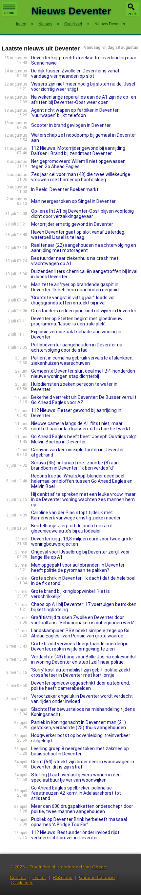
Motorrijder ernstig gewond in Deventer (72, 224)
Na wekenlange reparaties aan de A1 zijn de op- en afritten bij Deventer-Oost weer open (83, 99)
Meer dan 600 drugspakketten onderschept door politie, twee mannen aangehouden (82, 809)
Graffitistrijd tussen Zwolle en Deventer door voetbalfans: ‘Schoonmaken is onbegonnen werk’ (82, 620)
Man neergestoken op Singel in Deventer (73, 201)
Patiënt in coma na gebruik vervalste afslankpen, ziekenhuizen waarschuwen (82, 360)
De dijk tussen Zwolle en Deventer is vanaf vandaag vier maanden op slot (75, 73)
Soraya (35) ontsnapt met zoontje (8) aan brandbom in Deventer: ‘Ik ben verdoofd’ (75, 465)
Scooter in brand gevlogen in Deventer (71, 125)
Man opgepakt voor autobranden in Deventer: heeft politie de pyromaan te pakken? (78, 567)
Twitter (39, 877)
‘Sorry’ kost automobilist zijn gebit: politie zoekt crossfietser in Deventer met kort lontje (81, 672)
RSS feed (62, 877)
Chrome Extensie (97, 877)
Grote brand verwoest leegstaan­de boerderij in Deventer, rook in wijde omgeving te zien (80, 646)
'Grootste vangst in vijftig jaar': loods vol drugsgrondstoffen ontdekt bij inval (72, 300)
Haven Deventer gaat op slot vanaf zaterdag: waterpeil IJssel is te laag (78, 234)
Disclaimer (22, 882)
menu (9, 12)
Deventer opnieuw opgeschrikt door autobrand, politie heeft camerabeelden (80, 685)
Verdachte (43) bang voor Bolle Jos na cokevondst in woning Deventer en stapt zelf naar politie (84, 659)
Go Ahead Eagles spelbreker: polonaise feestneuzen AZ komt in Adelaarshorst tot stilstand (76, 793)
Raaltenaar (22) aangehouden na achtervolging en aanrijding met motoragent (83, 248)
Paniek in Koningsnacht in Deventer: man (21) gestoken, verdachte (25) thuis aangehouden (78, 725)
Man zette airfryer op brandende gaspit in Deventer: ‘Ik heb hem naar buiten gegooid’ (75, 287)
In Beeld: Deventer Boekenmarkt (64, 189)
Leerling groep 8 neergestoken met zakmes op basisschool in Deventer (80, 751)
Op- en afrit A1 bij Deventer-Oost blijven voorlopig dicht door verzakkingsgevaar (82, 213)
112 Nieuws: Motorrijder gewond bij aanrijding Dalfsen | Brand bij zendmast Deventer (78, 151)
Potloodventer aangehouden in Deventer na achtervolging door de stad (76, 347)
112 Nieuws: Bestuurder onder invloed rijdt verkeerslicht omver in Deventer (75, 835)
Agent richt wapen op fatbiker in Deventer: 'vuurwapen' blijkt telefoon (75, 112)
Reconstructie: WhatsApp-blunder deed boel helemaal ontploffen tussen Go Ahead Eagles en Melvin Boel (81, 481)
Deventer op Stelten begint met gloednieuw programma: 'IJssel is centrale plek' (77, 321)
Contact (18, 877)
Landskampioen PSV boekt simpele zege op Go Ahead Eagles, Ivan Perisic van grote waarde (80, 633)
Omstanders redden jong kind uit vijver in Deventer (83, 310)
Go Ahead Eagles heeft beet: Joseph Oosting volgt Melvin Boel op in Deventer (84, 439)
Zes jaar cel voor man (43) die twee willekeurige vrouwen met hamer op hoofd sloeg (80, 177)
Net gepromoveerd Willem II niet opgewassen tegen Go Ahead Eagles (78, 164)
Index (21, 24)
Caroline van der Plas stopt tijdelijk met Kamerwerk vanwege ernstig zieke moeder (76, 515)
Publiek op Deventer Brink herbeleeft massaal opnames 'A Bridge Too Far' (79, 822)
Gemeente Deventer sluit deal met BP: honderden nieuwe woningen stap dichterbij (83, 373)
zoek (132, 13)
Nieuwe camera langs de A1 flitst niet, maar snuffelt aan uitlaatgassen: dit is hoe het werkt (80, 426)
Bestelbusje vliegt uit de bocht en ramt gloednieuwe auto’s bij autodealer (72, 528)
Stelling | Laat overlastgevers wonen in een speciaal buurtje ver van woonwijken (76, 777)
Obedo (99, 866)
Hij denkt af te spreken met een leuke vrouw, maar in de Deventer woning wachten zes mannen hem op (83, 499)
